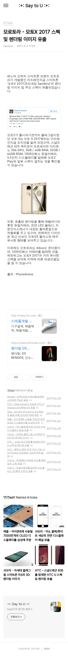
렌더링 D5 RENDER (19, 348)
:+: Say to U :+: (34, 5)
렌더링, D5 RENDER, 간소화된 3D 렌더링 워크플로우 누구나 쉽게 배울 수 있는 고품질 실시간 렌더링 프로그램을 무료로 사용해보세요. (22, 356)
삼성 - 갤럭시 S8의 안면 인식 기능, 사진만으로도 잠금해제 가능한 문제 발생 (26, 452)
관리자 (47, 649)
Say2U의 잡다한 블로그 (19, 609)
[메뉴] (6, 5)
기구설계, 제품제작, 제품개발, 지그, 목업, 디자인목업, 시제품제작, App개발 (22, 328)
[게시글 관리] (26, 377)
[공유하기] (21, 377)
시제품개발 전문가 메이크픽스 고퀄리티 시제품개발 (22, 321)
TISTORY (35, 649)
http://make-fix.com (23, 315)
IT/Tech (11, 390)
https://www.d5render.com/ (28, 342)
